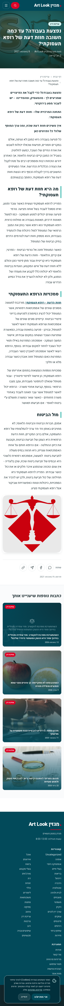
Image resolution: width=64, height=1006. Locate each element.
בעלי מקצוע (25, 869)
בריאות (57, 873)
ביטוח (28, 864)
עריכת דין (54, 23)
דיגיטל (58, 878)
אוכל (28, 854)
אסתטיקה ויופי (54, 864)
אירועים (27, 859)
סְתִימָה (27, 907)
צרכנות (27, 921)
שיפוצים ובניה (24, 931)
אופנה (58, 859)
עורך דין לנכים (54, 912)
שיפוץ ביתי (56, 931)
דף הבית (57, 77)
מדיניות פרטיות (53, 959)
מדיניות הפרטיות (35, 989)
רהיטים (58, 926)
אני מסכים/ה (40, 997)
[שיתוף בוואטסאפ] (50, 567)
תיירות (58, 935)
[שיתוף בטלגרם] (32, 567)
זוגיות (28, 883)
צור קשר (57, 954)
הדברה (58, 883)
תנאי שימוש (55, 964)
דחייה (24, 997)
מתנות (28, 902)
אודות (58, 950)
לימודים (27, 892)
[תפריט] (6, 5)
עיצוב (28, 912)
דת (29, 878)
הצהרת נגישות (54, 969)
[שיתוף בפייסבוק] (41, 567)
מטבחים (57, 897)
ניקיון (58, 907)
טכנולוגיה (56, 888)
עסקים (58, 916)
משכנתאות (25, 897)
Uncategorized (53, 854)
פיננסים (57, 921)
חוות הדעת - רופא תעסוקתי (43, 303)
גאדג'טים (26, 873)
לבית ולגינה (56, 892)
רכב (29, 926)
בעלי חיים (56, 869)
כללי (28, 888)
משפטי (57, 902)
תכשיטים (26, 935)
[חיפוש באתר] (15, 5)
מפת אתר (56, 973)
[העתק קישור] (23, 567)
